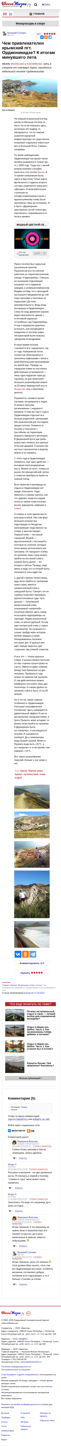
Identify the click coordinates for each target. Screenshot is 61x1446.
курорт (18, 774)
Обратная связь (47, 1420)
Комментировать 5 (32, 963)
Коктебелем (34, 63)
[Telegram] (50, 37)
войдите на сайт (41, 1119)
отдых (18, 777)
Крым (23, 771)
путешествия (31, 774)
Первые (24, 1107)
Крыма (41, 172)
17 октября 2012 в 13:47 (18, 1199)
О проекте (25, 1413)
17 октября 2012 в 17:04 (22, 1257)
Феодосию (19, 389)
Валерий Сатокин (26, 1252)
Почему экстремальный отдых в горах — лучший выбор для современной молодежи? (41, 1015)
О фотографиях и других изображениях (19, 1374)
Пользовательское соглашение (15, 1369)
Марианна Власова (27, 1141)
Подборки (5, 1417)
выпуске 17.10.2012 (35, 993)
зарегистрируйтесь (18, 1119)
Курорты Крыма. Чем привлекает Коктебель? (40, 1064)
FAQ (23, 1417)
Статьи (4, 1422)
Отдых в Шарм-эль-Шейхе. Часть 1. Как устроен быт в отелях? (40, 1046)
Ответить (23, 1158)
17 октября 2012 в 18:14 (22, 1222)
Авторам (25, 1422)
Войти (47, 4)
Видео (4, 1439)
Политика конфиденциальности (16, 1366)
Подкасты (5, 1435)
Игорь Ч (12, 1164)
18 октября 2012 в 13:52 (18, 1169)
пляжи (17, 508)
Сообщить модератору (42, 1146)
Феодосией (17, 63)
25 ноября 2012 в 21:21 (21, 1146)
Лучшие (14, 1110)
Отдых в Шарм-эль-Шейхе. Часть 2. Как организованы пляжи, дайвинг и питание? (39, 1031)
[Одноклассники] (46, 37)
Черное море (35, 771)
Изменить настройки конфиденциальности (21, 1404)
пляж (42, 774)
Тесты (4, 1426)
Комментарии (7, 1431)
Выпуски (5, 1413)
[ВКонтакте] (42, 37)
